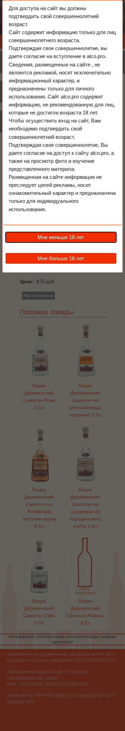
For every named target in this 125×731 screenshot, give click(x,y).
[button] (61, 237)
